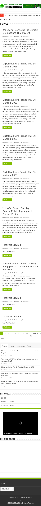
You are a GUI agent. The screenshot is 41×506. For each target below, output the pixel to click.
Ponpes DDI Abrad (7, 402)
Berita (17, 36)
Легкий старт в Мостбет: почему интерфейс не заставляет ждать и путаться (20, 266)
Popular (12, 346)
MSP (30, 497)
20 (27, 333)
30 (31, 336)
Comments (21, 346)
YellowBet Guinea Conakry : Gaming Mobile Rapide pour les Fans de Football (18, 211)
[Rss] (20, 500)
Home (4, 19)
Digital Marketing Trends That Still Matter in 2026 (17, 367)
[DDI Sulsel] (20, 6)
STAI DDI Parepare (7, 405)
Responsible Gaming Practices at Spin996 (18, 434)
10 (22, 333)
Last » (3, 339)
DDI (18, 497)
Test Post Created (12, 245)
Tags (29, 346)
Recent (4, 346)
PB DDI (3, 398)
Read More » (7, 55)
